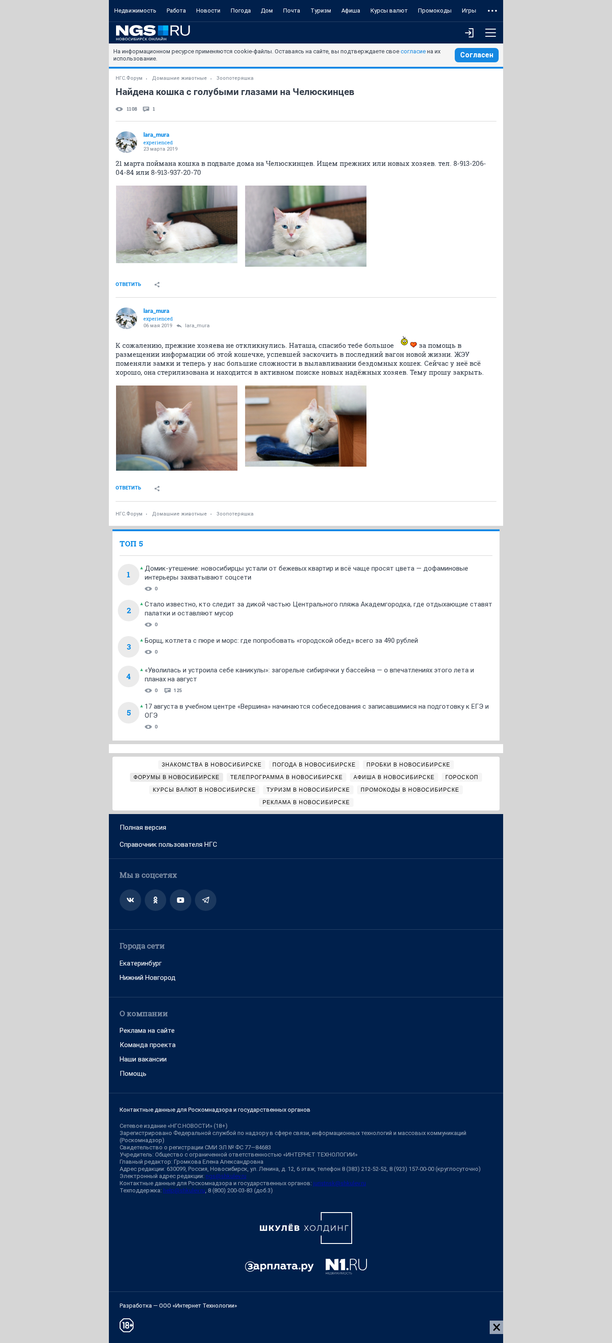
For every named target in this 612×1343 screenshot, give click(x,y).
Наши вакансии (143, 1059)
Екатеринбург (141, 963)
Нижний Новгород (148, 978)
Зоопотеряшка (235, 78)
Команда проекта (148, 1045)
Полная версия (143, 827)
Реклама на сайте (147, 1031)
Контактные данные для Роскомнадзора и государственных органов (215, 1109)
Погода (241, 10)
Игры (469, 10)
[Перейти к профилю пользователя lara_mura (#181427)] (126, 142)
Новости (208, 10)
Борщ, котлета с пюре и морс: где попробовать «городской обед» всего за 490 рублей (281, 641)
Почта (291, 10)
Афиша (350, 10)
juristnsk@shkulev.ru (339, 1183)
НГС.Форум (129, 78)
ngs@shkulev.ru (226, 1176)
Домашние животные (179, 78)
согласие (413, 51)
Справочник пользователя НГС (168, 844)
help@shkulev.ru (184, 1190)
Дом (267, 10)
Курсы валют (389, 10)
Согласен (476, 55)
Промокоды (435, 10)
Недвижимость (135, 10)
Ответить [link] (128, 284)
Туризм (320, 10)
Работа (176, 10)
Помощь (133, 1074)
